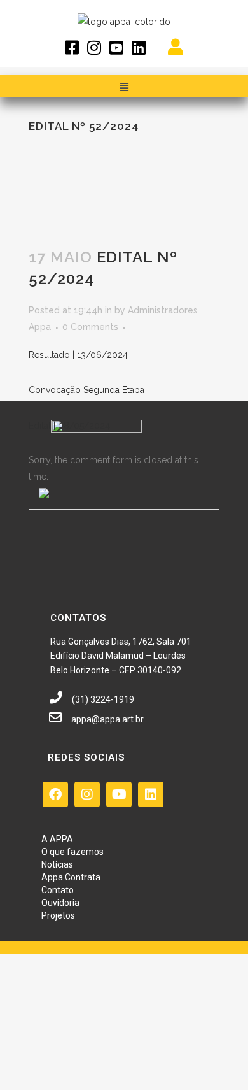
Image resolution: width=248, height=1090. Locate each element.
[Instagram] (87, 794)
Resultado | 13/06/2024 (78, 355)
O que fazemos (72, 852)
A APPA (57, 839)
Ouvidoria (60, 903)
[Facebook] (55, 794)
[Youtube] (119, 794)
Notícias (57, 864)
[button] (124, 87)
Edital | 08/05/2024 (69, 425)
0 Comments (90, 327)
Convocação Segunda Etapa (86, 390)
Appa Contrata (70, 877)
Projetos (58, 915)
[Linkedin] (150, 794)
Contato (57, 890)
